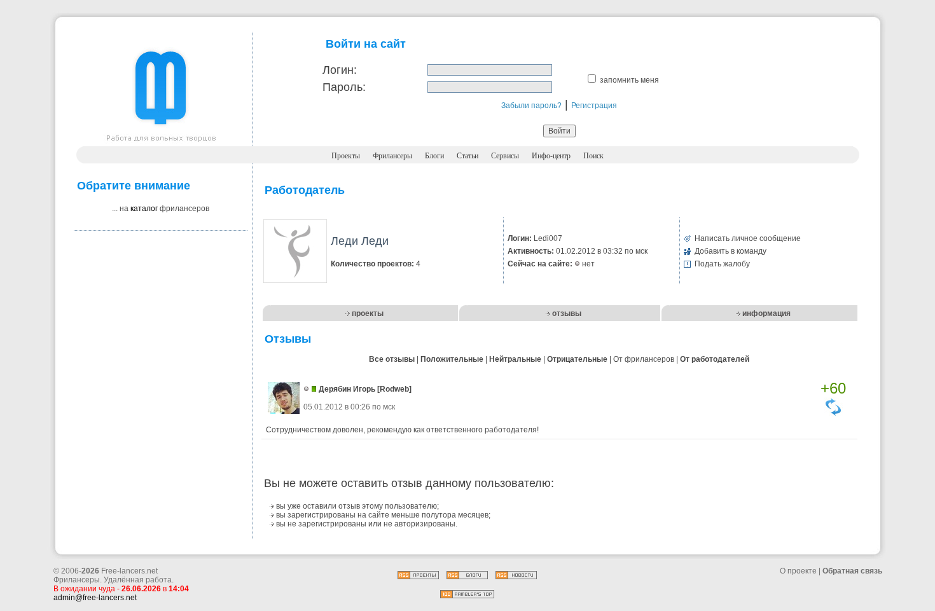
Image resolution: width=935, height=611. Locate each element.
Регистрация (594, 105)
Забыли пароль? (531, 105)
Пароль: (344, 87)
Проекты (345, 155)
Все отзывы (392, 359)
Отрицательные (577, 359)
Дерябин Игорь (347, 389)
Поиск (593, 155)
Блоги (434, 155)
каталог (144, 208)
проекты (368, 313)
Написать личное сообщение (748, 238)
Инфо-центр (551, 155)
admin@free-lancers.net (95, 597)
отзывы (566, 313)
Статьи (467, 155)
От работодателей (714, 359)
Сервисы (505, 155)
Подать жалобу (722, 263)
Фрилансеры (392, 155)
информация (766, 313)
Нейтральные (515, 359)
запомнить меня (629, 80)
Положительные (451, 359)
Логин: (339, 70)
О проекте (798, 570)
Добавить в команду (730, 251)
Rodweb (394, 389)
